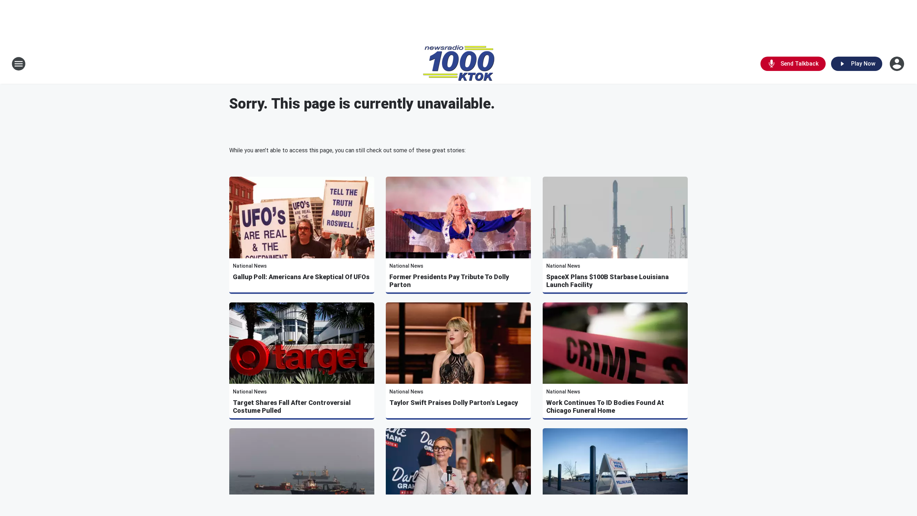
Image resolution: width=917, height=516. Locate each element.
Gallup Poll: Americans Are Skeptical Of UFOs (301, 277)
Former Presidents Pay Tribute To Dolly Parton (449, 280)
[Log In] (898, 64)
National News (250, 266)
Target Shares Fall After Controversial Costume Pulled (292, 406)
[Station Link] (458, 63)
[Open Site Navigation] (18, 64)
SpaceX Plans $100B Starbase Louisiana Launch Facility (607, 280)
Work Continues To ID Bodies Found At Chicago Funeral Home (605, 406)
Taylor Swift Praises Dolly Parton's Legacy (453, 402)
